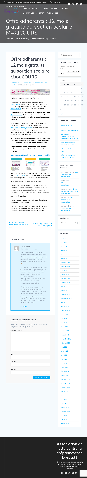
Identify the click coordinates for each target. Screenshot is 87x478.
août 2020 (64, 347)
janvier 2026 (65, 250)
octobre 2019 (65, 387)
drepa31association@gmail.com (21, 128)
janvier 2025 (65, 258)
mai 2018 (64, 419)
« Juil (61, 114)
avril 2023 (64, 287)
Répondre (23, 306)
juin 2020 (64, 355)
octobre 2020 (65, 343)
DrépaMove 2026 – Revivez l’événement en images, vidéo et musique (69, 128)
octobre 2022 (65, 295)
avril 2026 (64, 246)
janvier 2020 (65, 375)
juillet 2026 (64, 238)
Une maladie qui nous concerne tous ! (69, 174)
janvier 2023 (65, 291)
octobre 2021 (65, 311)
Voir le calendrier (73, 71)
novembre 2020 (66, 339)
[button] (64, 74)
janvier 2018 (65, 423)
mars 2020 (64, 367)
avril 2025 (64, 254)
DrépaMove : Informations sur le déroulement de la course (69, 136)
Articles (25, 83)
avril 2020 (64, 363)
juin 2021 (64, 319)
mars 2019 (64, 403)
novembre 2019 (66, 383)
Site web (14, 369)
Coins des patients (59, 8)
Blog (46, 8)
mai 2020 (64, 359)
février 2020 (65, 371)
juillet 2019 (64, 395)
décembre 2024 (66, 262)
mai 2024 (64, 270)
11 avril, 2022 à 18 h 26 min (28, 249)
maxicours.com (19, 175)
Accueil (26, 8)
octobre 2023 (65, 283)
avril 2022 (64, 303)
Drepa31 (35, 8)
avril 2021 (64, 323)
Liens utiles (28, 13)
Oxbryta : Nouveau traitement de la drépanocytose (69, 191)
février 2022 (65, 307)
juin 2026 (64, 242)
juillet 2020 (64, 351)
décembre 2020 (66, 335)
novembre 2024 (66, 266)
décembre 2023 (66, 279)
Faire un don (53, 13)
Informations (38, 83)
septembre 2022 (66, 299)
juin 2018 (64, 415)
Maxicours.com (16, 104)
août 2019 (64, 391)
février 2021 (65, 327)
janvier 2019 (65, 407)
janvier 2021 (65, 331)
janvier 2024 (65, 275)
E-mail (13, 362)
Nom (13, 354)
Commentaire (16, 330)
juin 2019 (64, 399)
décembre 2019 (66, 379)
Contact (40, 13)
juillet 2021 (64, 315)
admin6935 (16, 83)
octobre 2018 (65, 411)
